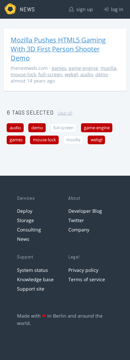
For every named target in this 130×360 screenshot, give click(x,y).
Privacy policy (83, 270)
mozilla (108, 68)
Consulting (29, 229)
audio (86, 74)
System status (32, 270)
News (23, 239)
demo (101, 74)
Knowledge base (35, 279)
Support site (30, 289)
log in (116, 9)
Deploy (24, 211)
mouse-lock (23, 74)
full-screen (50, 74)
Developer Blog (85, 211)
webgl (71, 74)
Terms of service (86, 279)
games (59, 68)
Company (78, 229)
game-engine (83, 68)
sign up (84, 9)
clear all (65, 113)
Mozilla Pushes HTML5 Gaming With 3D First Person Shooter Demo (58, 48)
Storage (25, 220)
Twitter (76, 220)
